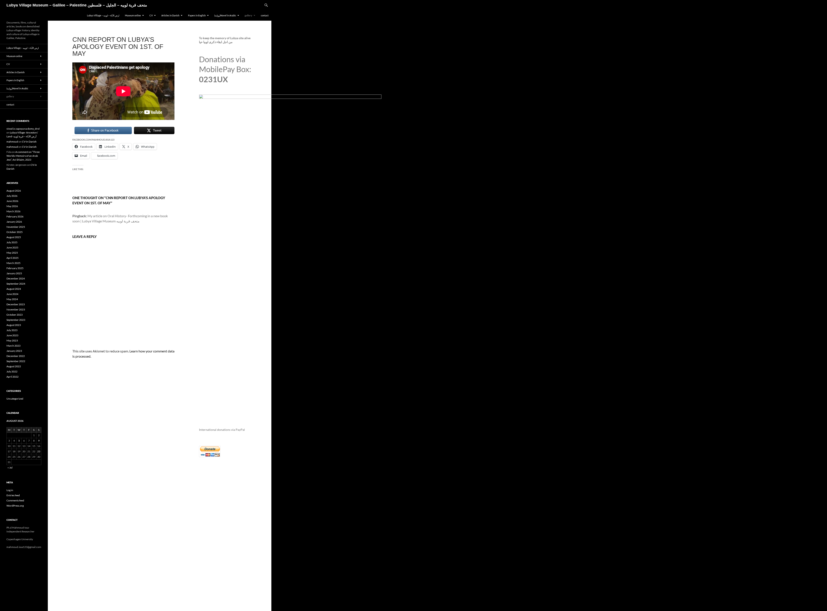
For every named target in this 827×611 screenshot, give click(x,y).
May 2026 (12, 206)
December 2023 (15, 304)
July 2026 (11, 195)
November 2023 (15, 309)
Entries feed (13, 495)
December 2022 (15, 356)
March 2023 (13, 345)
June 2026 (12, 201)
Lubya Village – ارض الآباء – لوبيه (103, 15)
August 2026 (13, 190)
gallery (248, 15)
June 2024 (12, 294)
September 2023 (15, 319)
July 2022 (11, 371)
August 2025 (13, 237)
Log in (9, 490)
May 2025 (12, 252)
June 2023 (12, 335)
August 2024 (13, 288)
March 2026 (13, 211)
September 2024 (15, 283)
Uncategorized (14, 398)
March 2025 (13, 263)
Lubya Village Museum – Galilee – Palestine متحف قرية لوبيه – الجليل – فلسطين (76, 5)
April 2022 (12, 376)
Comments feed (15, 500)
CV (151, 15)
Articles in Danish (170, 15)
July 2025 (11, 242)
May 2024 (12, 299)
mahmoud (12, 141)
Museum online (133, 15)
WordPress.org (15, 505)
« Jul (10, 467)
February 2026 (14, 216)
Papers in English (197, 15)
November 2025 (15, 226)
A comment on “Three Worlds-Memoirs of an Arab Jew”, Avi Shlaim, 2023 (23, 155)
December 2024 (15, 278)
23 (38, 451)
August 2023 (13, 325)
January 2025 (14, 273)
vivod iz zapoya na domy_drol (23, 128)
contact (265, 15)
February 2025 (14, 268)
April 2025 (12, 257)
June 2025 (12, 247)
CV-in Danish (29, 141)
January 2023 (14, 350)
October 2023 (14, 314)
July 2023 (11, 330)
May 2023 (12, 340)
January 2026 (14, 221)
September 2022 (15, 361)
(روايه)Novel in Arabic (225, 15)
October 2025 (14, 232)
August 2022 (13, 366)
